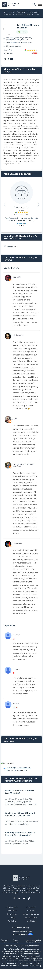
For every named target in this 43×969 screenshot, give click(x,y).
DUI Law (12, 918)
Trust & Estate (30, 921)
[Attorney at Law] (10, 4)
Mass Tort (30, 910)
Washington (21, 12)
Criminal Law (12, 914)
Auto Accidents (12, 907)
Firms (12, 12)
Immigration (31, 907)
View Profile (21, 223)
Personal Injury (31, 917)
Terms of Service (4, 941)
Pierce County (34, 12)
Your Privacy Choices (19, 934)
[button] (19, 225)
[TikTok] (29, 899)
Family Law (12, 921)
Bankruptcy (12, 911)
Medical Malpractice (31, 914)
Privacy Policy (16, 941)
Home (5, 12)
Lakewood (8, 15)
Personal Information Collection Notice (32, 941)
